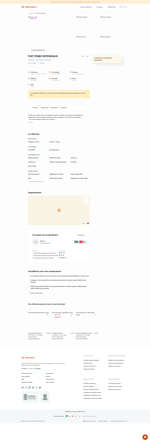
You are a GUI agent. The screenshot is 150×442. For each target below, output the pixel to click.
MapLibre (84, 223)
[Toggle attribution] (88, 223)
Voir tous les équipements (37, 181)
